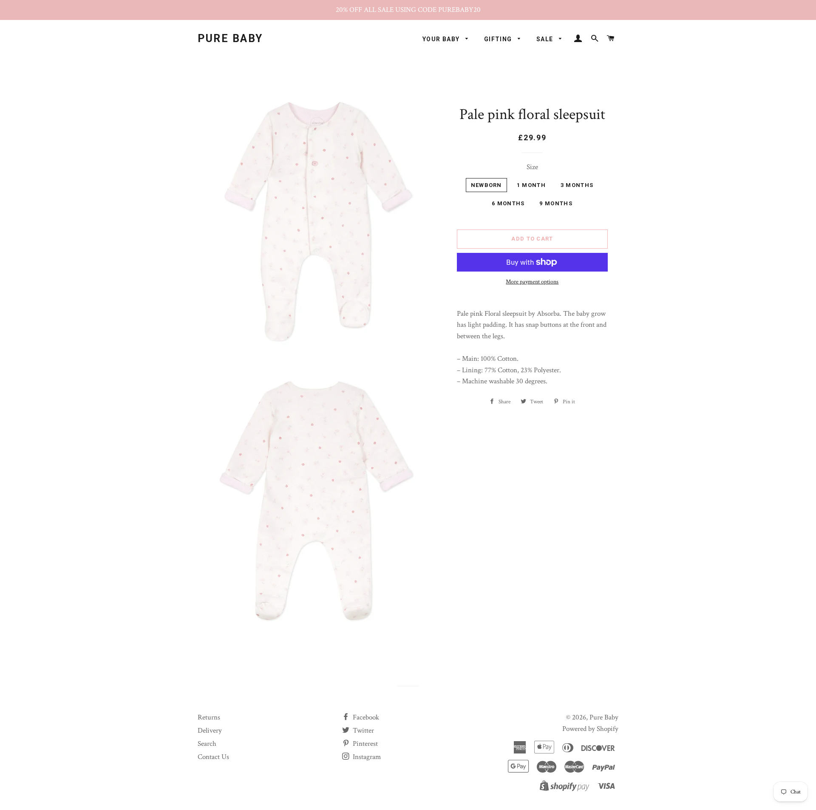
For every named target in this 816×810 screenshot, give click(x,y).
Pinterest (364, 743)
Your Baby (442, 39)
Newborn (486, 185)
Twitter (362, 730)
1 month (531, 185)
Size (532, 167)
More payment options (532, 282)
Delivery (210, 730)
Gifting (499, 39)
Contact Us (213, 757)
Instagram (366, 757)
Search (207, 743)
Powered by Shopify (590, 729)
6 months (508, 203)
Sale (545, 39)
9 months (555, 203)
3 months (577, 185)
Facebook (365, 717)
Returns (209, 717)
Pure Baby (230, 38)
